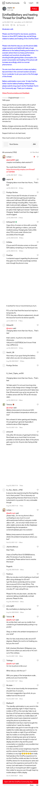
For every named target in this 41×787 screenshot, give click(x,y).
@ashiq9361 (10, 160)
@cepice (9, 328)
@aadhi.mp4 (10, 513)
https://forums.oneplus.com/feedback (15, 93)
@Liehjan (9, 408)
